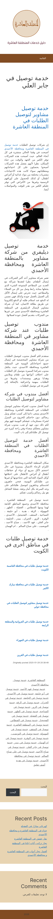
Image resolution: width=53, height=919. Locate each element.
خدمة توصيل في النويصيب (25, 733)
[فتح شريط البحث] (4, 59)
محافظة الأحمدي (40, 684)
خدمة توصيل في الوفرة (36, 738)
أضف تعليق (39, 764)
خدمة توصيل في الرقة (27, 702)
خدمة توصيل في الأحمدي (20, 693)
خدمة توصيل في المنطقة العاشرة (31, 724)
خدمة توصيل (19, 680)
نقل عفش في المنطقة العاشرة (30, 838)
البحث (44, 786)
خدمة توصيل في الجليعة (36, 697)
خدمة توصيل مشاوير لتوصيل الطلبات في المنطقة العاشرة (31, 117)
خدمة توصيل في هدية (27, 760)
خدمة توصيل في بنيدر (25, 742)
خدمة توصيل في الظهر (26, 711)
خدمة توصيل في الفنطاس (24, 720)
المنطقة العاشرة (36, 680)
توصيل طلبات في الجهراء (29, 640)
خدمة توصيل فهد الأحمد (32, 689)
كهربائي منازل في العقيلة (34, 826)
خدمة (45, 584)
